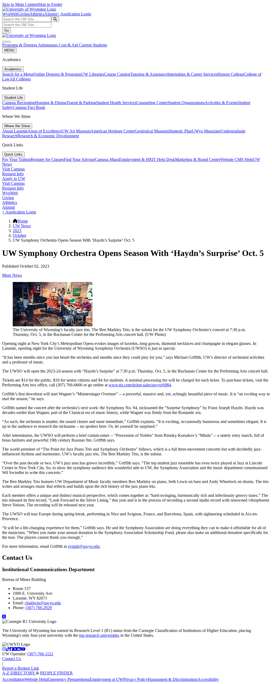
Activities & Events (221, 102)
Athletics (36, 14)
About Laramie (15, 131)
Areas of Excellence (44, 131)
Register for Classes (47, 159)
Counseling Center (152, 102)
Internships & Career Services (192, 74)
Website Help (36, 679)
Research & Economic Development (48, 136)
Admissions (48, 45)
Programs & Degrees (20, 45)
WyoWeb (10, 14)
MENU (9, 50)
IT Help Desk (163, 159)
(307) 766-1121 (40, 654)
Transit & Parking (81, 102)
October (19, 235)
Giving (23, 14)
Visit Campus (13, 169)
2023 (17, 230)
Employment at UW (106, 679)
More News (12, 275)
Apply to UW (13, 178)
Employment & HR (135, 159)
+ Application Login (74, 14)
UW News (22, 226)
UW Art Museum (76, 131)
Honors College (230, 74)
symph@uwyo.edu (84, 546)
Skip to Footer (50, 4)
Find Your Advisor (79, 159)
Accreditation (13, 679)
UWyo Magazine (206, 131)
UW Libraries (92, 74)
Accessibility (208, 679)
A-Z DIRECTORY (19, 673)
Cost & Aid (69, 45)
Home (23, 221)
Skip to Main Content (20, 4)
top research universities (99, 635)
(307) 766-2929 (39, 607)
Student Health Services (116, 102)
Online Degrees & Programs (57, 74)
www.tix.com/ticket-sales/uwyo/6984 (140, 385)
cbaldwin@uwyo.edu (43, 603)
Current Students (93, 45)
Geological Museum (152, 131)
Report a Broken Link (20, 668)
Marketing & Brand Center (197, 159)
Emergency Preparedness (68, 679)
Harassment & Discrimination (172, 679)
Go (6, 30)
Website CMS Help (236, 159)
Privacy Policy (135, 679)
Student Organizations (186, 102)
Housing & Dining (50, 102)
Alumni (50, 14)
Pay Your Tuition (16, 159)
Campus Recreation (18, 102)
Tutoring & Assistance (148, 74)
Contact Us (11, 658)
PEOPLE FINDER (56, 673)
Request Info (13, 174)
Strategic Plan (180, 131)
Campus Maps (107, 159)
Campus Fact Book (29, 107)
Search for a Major (17, 74)
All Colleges (20, 79)
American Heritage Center (113, 131)
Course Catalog (117, 74)
